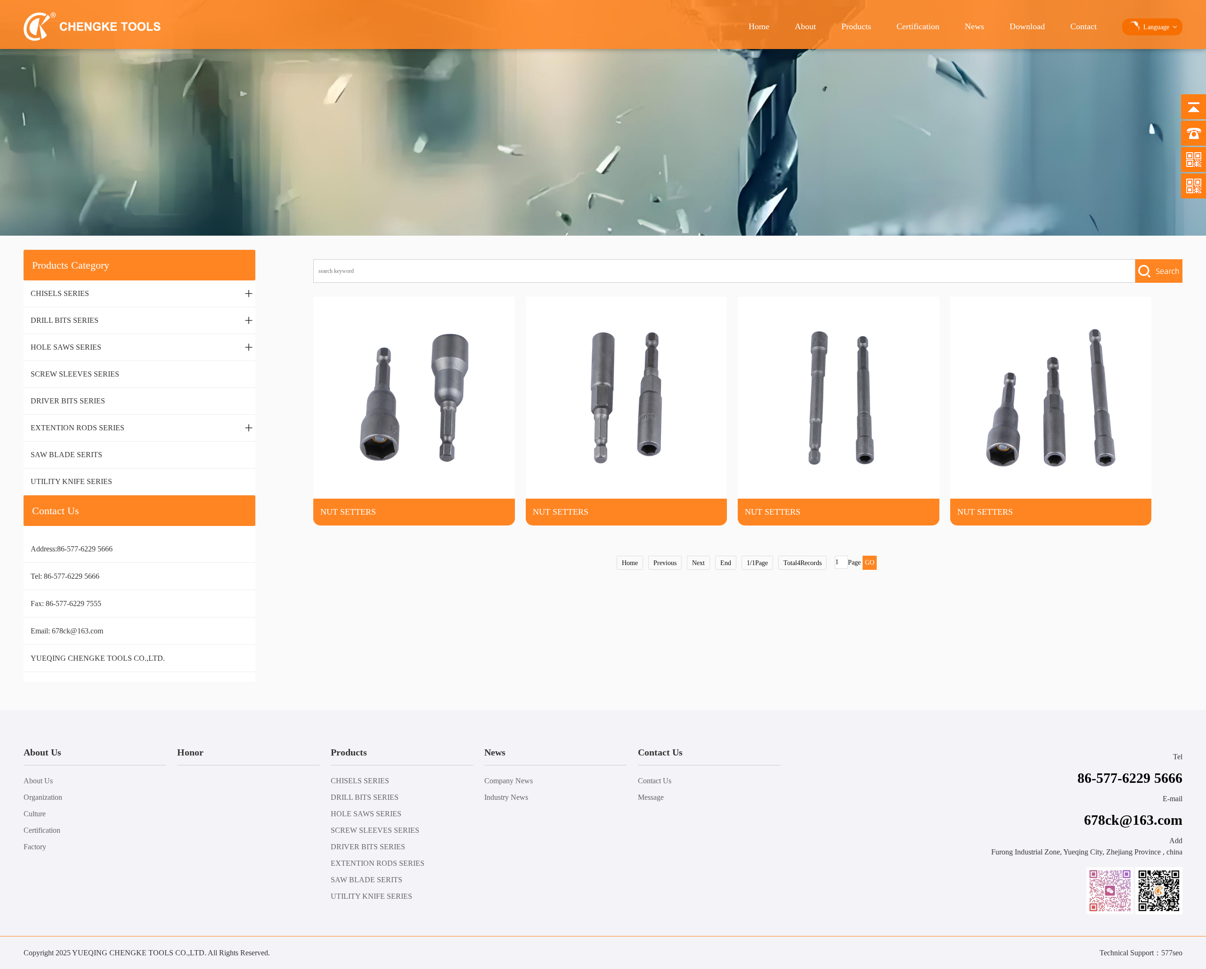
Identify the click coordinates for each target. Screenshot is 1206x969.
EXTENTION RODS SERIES (142, 427)
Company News (508, 781)
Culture (35, 814)
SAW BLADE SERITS (66, 455)
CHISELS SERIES (142, 293)
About (805, 26)
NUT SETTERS (348, 512)
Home (759, 26)
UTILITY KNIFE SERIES (71, 481)
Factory (35, 847)
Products (856, 26)
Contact (1083, 26)
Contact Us (654, 781)
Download (1027, 26)
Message (651, 797)
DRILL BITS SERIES (142, 320)
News (974, 26)
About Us (38, 781)
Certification (917, 26)
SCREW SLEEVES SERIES (75, 374)
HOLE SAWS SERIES (142, 346)
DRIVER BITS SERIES (68, 401)
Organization (43, 797)
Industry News (506, 797)
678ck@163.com (77, 631)
